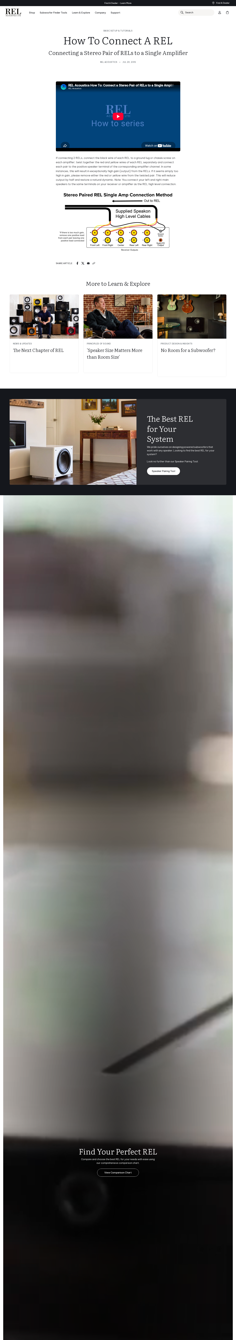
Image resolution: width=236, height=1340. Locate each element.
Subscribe (149, 694)
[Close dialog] (176, 627)
